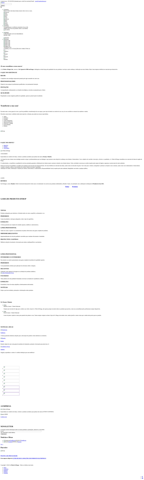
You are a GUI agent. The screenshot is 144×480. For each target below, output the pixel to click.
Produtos (6, 473)
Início (5, 467)
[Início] (2, 2)
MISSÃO (6, 145)
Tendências (12, 440)
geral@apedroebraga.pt (40, 1)
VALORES (6, 148)
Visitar (67, 186)
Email (2, 431)
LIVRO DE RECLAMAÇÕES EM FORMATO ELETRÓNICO (29, 458)
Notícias (6, 471)
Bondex (10, 441)
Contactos (6, 469)
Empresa (6, 470)
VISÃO (5, 146)
